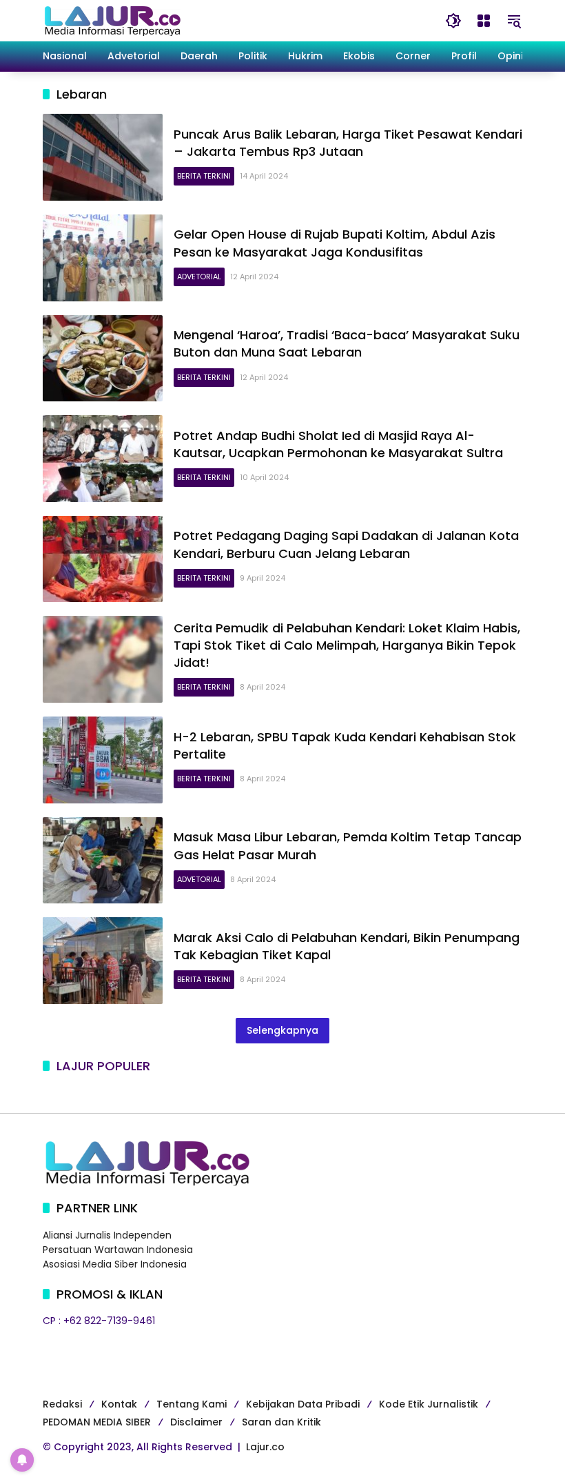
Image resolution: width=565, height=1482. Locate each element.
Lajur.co (265, 1447)
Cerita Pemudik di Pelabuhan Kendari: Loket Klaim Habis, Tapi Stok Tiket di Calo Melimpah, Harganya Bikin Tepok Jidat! (347, 645)
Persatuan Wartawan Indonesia (118, 1249)
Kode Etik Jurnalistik (428, 1404)
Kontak (119, 1404)
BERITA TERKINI (204, 175)
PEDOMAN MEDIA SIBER (97, 1422)
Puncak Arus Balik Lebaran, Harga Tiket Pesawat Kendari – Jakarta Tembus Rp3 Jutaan (348, 143)
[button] (453, 20)
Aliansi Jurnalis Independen (107, 1235)
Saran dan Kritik (281, 1422)
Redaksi (62, 1404)
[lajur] (112, 20)
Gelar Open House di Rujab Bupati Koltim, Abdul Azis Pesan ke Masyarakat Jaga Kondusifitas (334, 243)
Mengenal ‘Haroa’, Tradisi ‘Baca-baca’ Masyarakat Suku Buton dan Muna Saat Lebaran (347, 343)
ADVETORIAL (199, 276)
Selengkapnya (282, 1030)
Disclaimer (196, 1422)
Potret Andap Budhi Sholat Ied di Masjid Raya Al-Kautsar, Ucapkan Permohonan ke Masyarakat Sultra (338, 444)
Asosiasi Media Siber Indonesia (115, 1264)
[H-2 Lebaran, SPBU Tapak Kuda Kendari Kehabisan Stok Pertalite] (103, 760)
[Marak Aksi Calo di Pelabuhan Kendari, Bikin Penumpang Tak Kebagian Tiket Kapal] (103, 960)
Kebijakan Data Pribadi (303, 1404)
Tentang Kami (191, 1404)
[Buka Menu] (483, 20)
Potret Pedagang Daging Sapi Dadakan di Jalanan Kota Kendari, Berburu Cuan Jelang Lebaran (346, 544)
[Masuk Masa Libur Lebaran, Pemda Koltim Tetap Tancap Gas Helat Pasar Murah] (103, 860)
